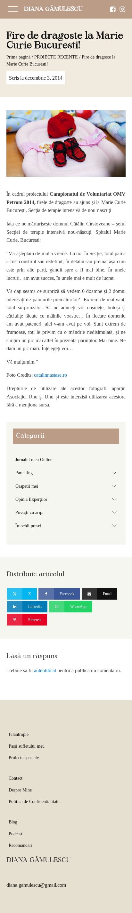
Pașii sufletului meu (27, 746)
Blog (13, 822)
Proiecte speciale (24, 757)
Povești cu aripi (67, 512)
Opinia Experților (67, 499)
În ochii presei (67, 525)
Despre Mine (20, 790)
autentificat (45, 670)
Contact (15, 778)
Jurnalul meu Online (33, 459)
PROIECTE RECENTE (56, 57)
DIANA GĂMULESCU (53, 9)
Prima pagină (18, 57)
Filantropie (19, 734)
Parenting (67, 472)
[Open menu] (12, 9)
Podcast (15, 833)
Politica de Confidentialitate (34, 801)
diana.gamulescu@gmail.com (36, 885)
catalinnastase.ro (50, 375)
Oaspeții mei (67, 485)
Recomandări (20, 845)
